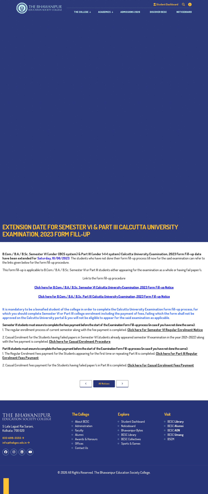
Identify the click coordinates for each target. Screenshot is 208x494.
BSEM (171, 439)
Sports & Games (130, 443)
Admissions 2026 (130, 11)
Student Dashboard (133, 421)
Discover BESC (158, 11)
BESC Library (128, 434)
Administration (83, 426)
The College (81, 11)
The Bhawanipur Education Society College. (122, 472)
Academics (104, 11)
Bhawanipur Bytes (132, 430)
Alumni (79, 434)
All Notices (104, 383)
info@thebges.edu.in (14, 442)
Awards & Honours (86, 439)
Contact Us (81, 448)
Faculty (79, 430)
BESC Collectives (131, 439)
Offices (79, 443)
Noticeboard (184, 11)
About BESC (82, 421)
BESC (176, 421)
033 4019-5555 (12, 438)
